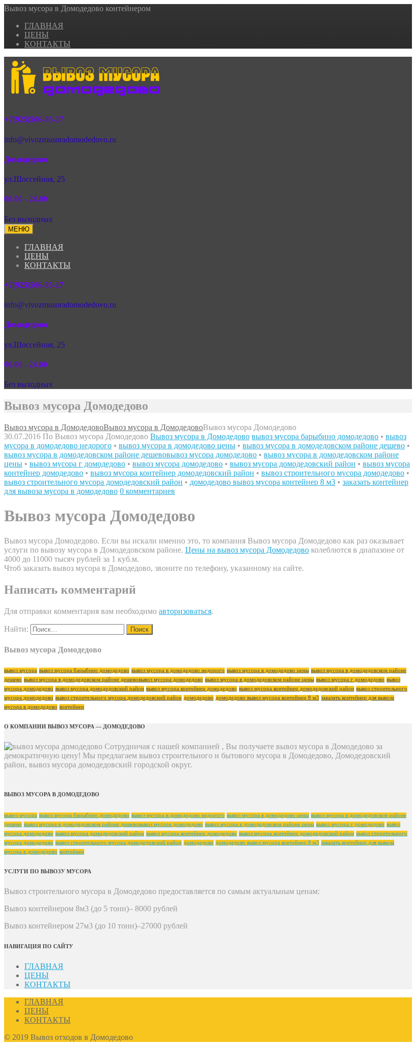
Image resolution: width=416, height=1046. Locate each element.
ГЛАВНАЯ (43, 25)
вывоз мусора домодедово (177, 463)
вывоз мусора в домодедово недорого (178, 670)
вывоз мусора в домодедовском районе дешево (323, 445)
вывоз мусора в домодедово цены (177, 445)
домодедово (199, 698)
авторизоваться (185, 611)
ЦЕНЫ (36, 34)
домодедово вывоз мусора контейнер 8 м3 (262, 482)
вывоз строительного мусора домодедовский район (93, 482)
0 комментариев (147, 491)
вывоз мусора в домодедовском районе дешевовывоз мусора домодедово (130, 454)
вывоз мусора (20, 670)
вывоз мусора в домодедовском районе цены (259, 679)
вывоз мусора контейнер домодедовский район (172, 473)
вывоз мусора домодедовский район (293, 463)
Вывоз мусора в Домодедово (200, 436)
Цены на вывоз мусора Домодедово (247, 550)
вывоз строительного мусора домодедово (332, 473)
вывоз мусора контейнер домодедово (191, 688)
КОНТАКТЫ (47, 44)
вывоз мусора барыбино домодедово (315, 436)
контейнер (71, 707)
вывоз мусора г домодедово (77, 463)
